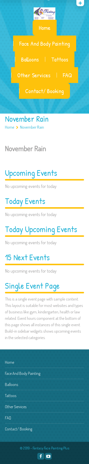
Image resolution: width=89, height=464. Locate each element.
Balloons (30, 59)
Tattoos (59, 59)
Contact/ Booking (44, 91)
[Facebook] (40, 456)
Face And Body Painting (44, 43)
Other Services (33, 75)
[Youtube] (48, 456)
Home (44, 28)
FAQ (67, 75)
